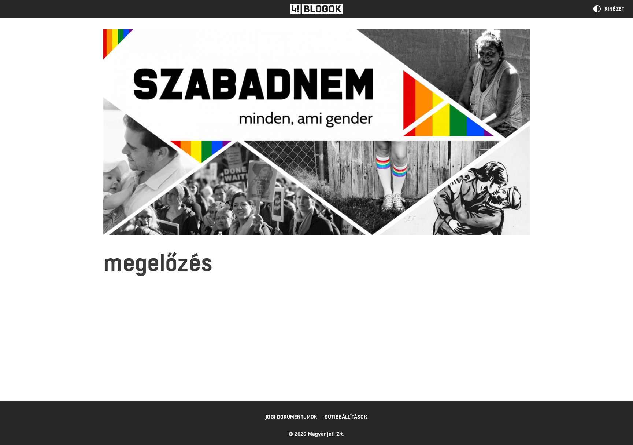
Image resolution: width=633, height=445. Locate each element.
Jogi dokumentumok (291, 417)
